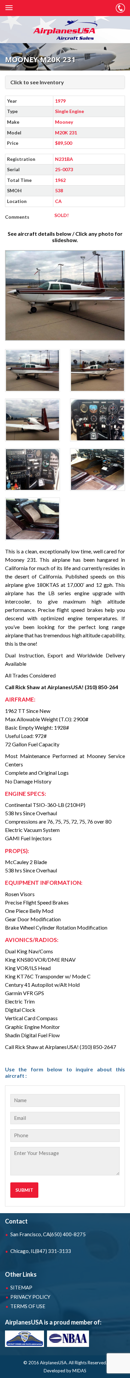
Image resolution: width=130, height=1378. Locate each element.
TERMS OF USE (27, 1306)
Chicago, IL (40, 1251)
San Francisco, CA (48, 1234)
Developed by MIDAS (65, 1370)
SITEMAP (21, 1287)
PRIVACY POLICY (30, 1297)
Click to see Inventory (37, 82)
